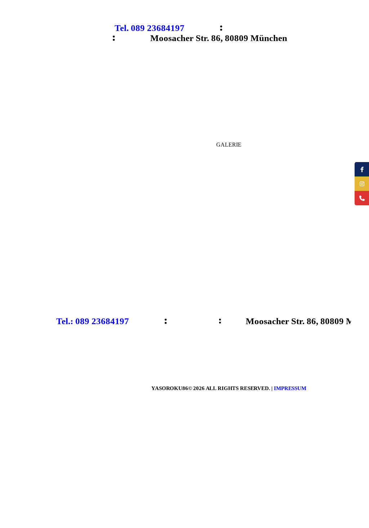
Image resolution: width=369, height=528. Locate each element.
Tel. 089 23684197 (149, 28)
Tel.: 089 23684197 (92, 321)
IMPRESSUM (290, 388)
